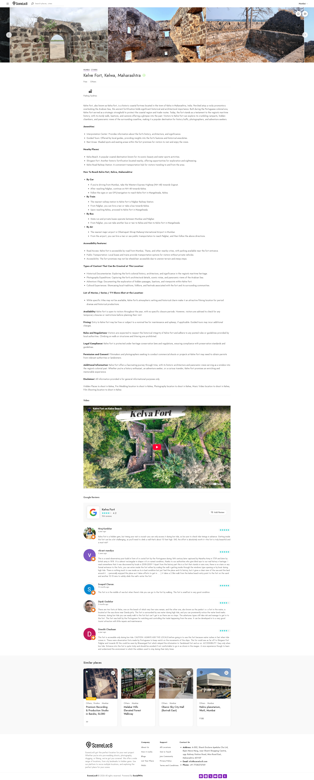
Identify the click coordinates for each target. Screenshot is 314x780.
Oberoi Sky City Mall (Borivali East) (173, 708)
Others (94, 70)
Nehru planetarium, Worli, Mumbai (210, 708)
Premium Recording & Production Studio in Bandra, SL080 (97, 710)
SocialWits (138, 775)
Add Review (219, 512)
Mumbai (86, 70)
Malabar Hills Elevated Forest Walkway (132, 710)
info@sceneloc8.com (198, 761)
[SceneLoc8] (20, 3)
